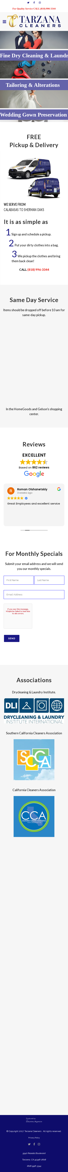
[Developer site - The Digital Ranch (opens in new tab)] (34, 1122)
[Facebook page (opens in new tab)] (34, 2)
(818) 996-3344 (38, 269)
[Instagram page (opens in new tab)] (40, 2)
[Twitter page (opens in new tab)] (28, 2)
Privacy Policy (34, 1138)
